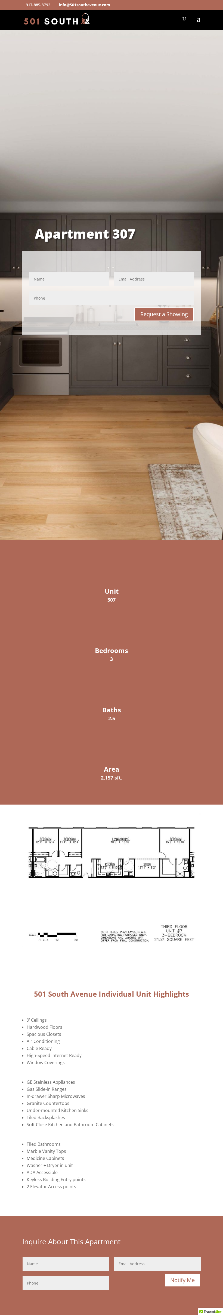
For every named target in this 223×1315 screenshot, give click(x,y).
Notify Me (182, 1280)
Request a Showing (164, 314)
